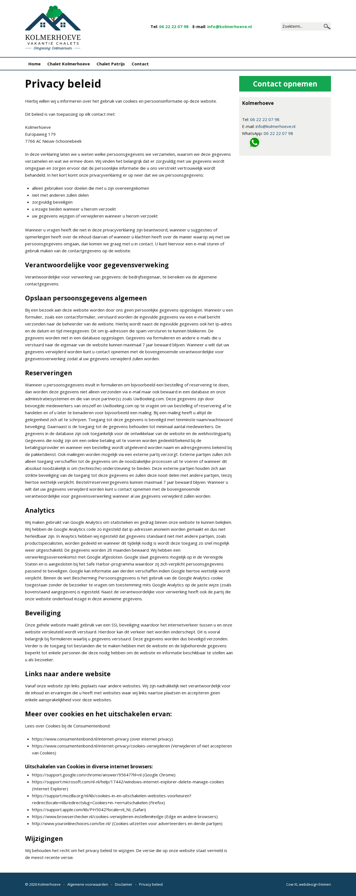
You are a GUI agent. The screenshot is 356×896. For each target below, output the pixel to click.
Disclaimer (123, 884)
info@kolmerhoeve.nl (229, 26)
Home (34, 63)
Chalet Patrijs (111, 63)
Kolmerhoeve (49, 884)
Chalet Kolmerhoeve (68, 63)
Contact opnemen (285, 84)
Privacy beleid (151, 884)
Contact (140, 63)
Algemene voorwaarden (87, 884)
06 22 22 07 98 (174, 26)
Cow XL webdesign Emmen (308, 884)
